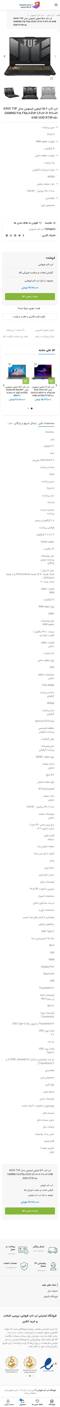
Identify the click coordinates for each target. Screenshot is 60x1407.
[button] (6, 1364)
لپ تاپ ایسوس (36, 15)
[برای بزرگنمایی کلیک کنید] (51, 78)
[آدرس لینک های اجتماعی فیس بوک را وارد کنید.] (23, 235)
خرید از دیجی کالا (30, 296)
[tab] (46, 423)
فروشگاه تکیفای (51, 1296)
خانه (58, 15)
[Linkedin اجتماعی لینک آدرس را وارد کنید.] (11, 235)
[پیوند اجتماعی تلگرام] (7, 235)
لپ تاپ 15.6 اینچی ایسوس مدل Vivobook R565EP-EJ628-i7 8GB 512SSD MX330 (17, 391)
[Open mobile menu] (56, 5)
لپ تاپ (49, 15)
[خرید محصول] (51, 380)
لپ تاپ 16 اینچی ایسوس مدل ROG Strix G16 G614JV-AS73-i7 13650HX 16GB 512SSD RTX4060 (43, 391)
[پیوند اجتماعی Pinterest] (15, 235)
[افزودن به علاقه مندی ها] (35, 364)
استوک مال (53, 1291)
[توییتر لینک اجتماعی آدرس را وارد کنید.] (19, 235)
